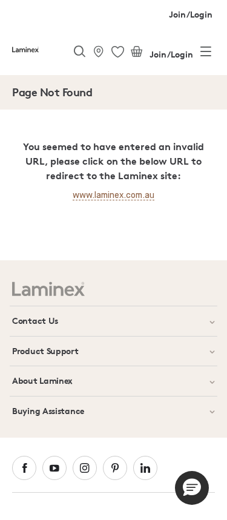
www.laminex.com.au (113, 195)
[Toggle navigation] (205, 53)
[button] (192, 488)
